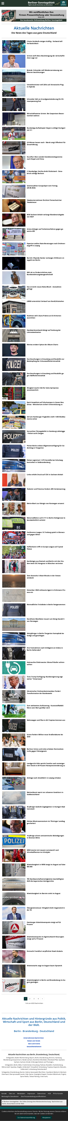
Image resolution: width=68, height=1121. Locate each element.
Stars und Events (34, 1044)
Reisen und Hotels (33, 1041)
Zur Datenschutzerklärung (26, 1118)
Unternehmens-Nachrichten (33, 1038)
